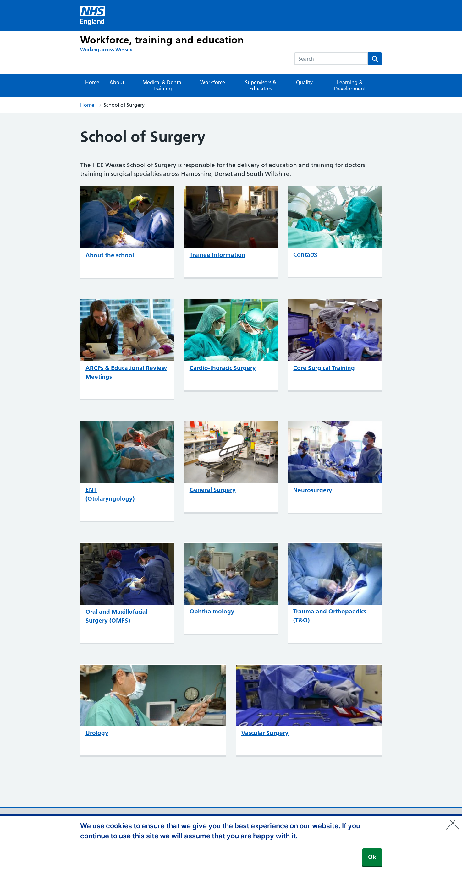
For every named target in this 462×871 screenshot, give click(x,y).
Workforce (212, 82)
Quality (304, 82)
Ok (372, 857)
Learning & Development (350, 85)
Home (92, 82)
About (116, 82)
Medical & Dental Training (162, 85)
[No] (454, 821)
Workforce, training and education (162, 40)
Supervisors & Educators (260, 85)
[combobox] (331, 58)
